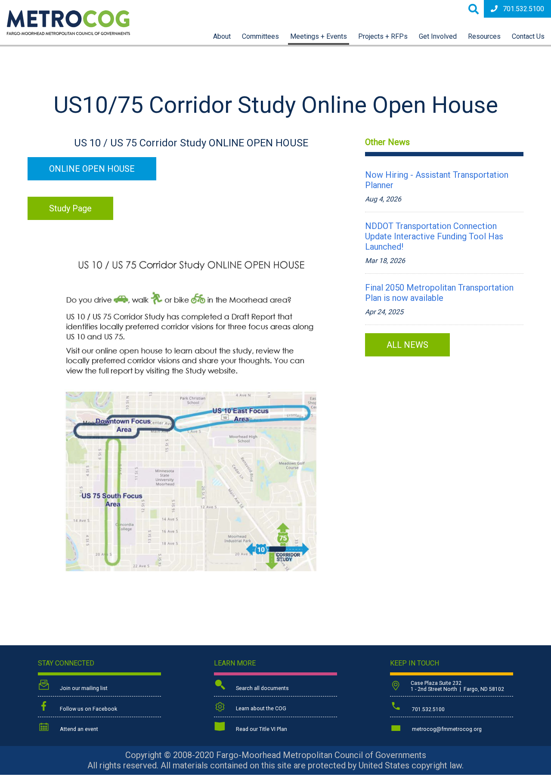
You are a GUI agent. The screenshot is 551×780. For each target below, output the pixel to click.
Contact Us (528, 36)
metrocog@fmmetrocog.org (446, 729)
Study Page (70, 208)
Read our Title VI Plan (261, 729)
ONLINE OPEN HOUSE (92, 169)
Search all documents (262, 688)
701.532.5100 (523, 9)
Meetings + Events (318, 36)
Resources (484, 36)
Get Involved (438, 36)
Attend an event (78, 729)
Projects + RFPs (383, 36)
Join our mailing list (83, 688)
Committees (260, 36)
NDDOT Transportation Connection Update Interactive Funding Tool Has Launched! (434, 236)
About (222, 36)
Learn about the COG (260, 709)
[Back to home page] (68, 33)
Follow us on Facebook (88, 709)
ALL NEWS (407, 345)
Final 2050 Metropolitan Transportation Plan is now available (439, 292)
